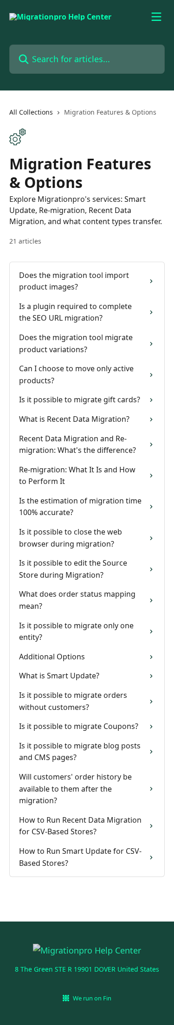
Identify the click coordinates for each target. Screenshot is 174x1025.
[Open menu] (156, 16)
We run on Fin (92, 998)
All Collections (31, 112)
